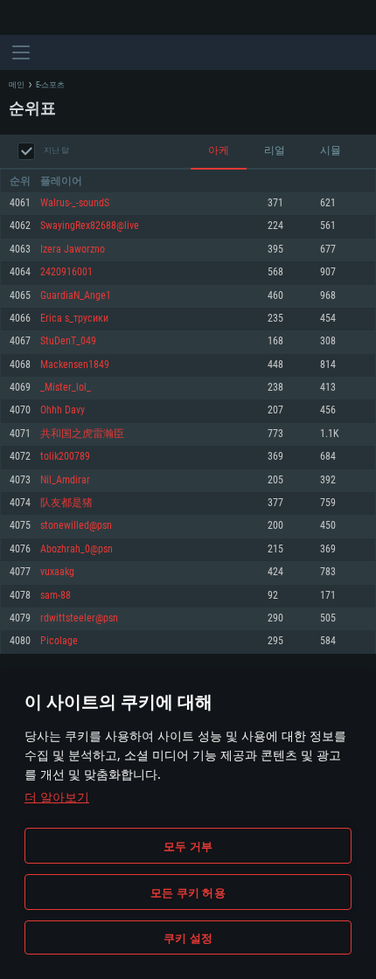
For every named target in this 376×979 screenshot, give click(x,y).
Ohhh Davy (62, 410)
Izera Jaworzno (72, 249)
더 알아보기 (56, 796)
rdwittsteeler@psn (79, 618)
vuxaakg (57, 572)
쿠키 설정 (188, 938)
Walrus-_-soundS (74, 203)
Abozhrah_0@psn (76, 549)
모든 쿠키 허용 (188, 892)
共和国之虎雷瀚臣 (82, 434)
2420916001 (66, 272)
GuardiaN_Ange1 (75, 296)
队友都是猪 (66, 503)
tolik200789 (65, 457)
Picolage (59, 641)
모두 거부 (188, 846)
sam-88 (55, 596)
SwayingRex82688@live (89, 226)
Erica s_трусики (74, 318)
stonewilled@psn (76, 526)
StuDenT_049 (68, 341)
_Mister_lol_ (65, 387)
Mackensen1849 (74, 365)
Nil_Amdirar (65, 480)
